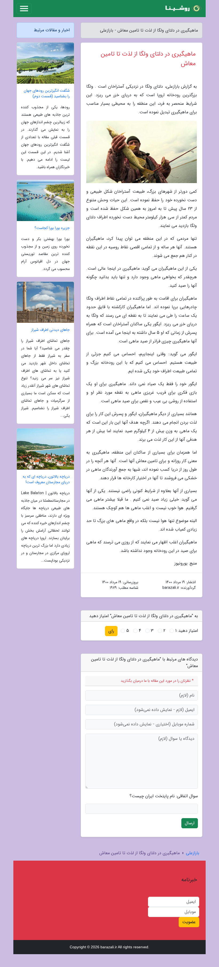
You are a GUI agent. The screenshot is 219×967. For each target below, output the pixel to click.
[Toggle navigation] (24, 8)
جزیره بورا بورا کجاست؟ (52, 228)
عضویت (189, 922)
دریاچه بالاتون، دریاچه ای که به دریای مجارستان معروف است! (46, 479)
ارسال (189, 823)
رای (111, 631)
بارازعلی (192, 853)
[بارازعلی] (182, 8)
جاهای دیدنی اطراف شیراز (50, 330)
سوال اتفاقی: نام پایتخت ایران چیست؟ (164, 796)
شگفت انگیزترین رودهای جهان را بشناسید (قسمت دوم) (47, 93)
